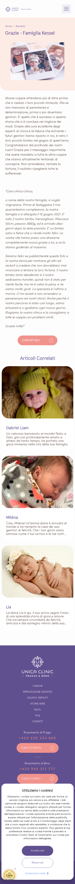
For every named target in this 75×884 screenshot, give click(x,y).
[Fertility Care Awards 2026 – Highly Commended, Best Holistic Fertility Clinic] (9, 875)
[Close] (15, 869)
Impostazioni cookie (35, 873)
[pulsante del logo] (18, 9)
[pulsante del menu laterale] (66, 8)
